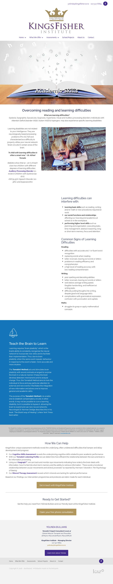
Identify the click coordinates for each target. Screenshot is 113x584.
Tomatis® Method (20, 369)
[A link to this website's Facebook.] (105, 4)
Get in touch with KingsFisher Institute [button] (57, 485)
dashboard (28, 568)
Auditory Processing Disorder (21, 171)
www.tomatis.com (65, 433)
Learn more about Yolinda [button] (56, 553)
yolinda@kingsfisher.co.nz (78, 3)
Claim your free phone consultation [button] (56, 511)
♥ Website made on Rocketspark (45, 568)
